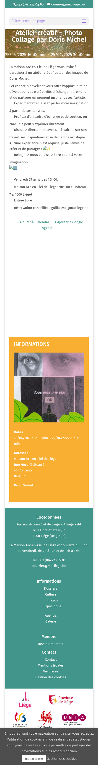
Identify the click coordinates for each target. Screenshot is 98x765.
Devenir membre (51, 644)
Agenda (51, 615)
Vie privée (50, 671)
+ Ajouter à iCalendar (33, 222)
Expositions (52, 606)
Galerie (50, 621)
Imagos (52, 600)
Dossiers (50, 588)
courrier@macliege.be (49, 566)
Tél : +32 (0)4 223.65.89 (49, 560)
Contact (51, 659)
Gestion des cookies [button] (50, 677)
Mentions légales (51, 665)
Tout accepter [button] (34, 758)
